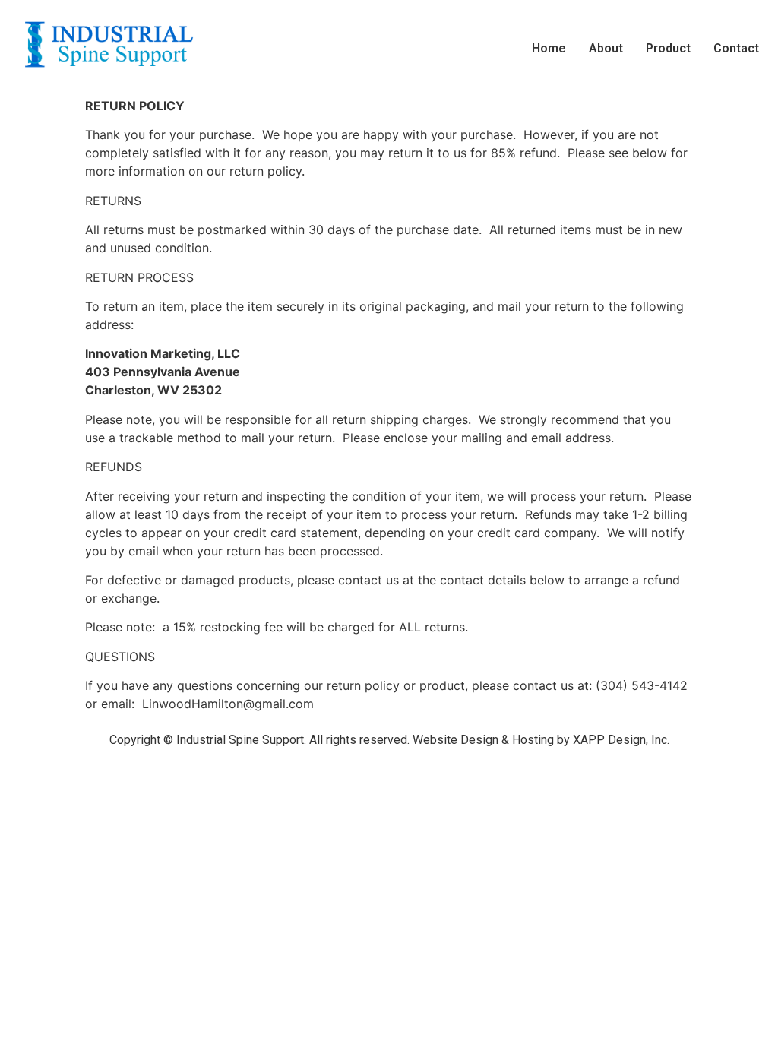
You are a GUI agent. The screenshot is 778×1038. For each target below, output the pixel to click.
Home (549, 48)
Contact (736, 48)
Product (668, 48)
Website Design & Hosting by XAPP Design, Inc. (541, 740)
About (606, 48)
